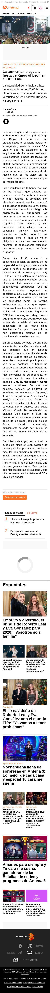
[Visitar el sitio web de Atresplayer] (25, 960)
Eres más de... (8, 707)
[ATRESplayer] (41, 7)
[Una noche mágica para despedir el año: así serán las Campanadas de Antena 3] (14, 651)
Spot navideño (31, 807)
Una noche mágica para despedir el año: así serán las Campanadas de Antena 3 (12, 664)
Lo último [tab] (32, 512)
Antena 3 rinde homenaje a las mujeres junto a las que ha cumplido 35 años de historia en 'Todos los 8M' (35, 910)
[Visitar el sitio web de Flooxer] (34, 960)
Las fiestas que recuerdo (12, 807)
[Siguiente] (48, 2)
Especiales (14, 584)
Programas (18, 13)
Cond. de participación (13, 983)
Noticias (31, 13)
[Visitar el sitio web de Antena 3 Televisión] (11, 947)
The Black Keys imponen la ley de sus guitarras (27, 521)
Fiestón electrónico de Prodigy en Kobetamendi (25, 533)
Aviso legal (8, 978)
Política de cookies (38, 978)
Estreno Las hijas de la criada (16, 2)
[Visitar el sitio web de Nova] (39, 946)
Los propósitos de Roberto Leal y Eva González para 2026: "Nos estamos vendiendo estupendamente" (36, 665)
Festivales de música (15, 497)
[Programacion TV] (35, 7)
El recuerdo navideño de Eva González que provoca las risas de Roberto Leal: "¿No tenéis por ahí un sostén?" (13, 816)
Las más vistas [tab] (14, 512)
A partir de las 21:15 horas (13, 764)
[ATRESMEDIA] (25, 937)
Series (6, 13)
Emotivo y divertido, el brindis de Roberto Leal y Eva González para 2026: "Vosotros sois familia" (24, 628)
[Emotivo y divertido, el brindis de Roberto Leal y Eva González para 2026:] (25, 604)
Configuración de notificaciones (19, 987)
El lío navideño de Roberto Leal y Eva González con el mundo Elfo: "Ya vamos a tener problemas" (24, 719)
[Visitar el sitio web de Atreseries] (20, 953)
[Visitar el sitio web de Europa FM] (39, 953)
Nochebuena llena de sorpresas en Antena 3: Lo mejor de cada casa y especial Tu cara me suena (24, 775)
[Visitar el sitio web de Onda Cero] (30, 953)
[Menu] (47, 7)
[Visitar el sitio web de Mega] (11, 953)
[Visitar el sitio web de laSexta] (20, 946)
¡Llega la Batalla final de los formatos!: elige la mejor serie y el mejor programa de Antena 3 (13, 909)
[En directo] (28, 7)
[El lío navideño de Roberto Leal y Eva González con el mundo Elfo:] (25, 692)
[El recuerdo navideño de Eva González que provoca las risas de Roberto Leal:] (14, 798)
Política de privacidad (22, 978)
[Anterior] (2, 2)
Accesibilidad (38, 987)
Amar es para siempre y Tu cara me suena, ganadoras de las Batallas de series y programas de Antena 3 (24, 872)
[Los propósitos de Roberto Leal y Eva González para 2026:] (36, 651)
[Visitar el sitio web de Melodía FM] (16, 960)
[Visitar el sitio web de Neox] (30, 946)
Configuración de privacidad (34, 983)
